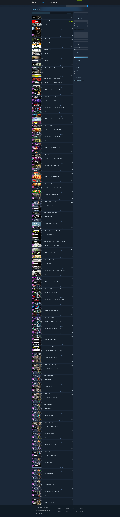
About (51, 2)
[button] (33, 6)
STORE (43, 2)
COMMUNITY (47, 2)
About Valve (67, 508)
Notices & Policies (74, 511)
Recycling (66, 513)
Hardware (66, 511)
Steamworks (59, 511)
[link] (72, 21)
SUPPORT (55, 2)
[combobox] (76, 6)
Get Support (81, 511)
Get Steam (81, 508)
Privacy (73, 508)
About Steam (59, 508)
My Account (81, 513)
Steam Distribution (59, 513)
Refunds (73, 514)
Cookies (73, 513)
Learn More (75, 45)
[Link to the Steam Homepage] (35, 3)
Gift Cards (58, 514)
